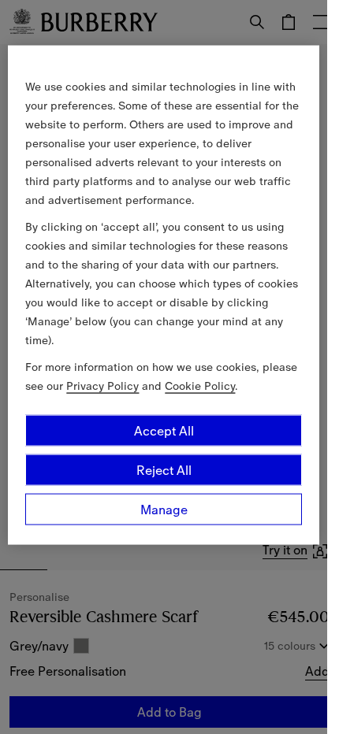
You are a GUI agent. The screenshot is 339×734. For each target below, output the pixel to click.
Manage (164, 508)
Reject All (164, 469)
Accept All (164, 430)
